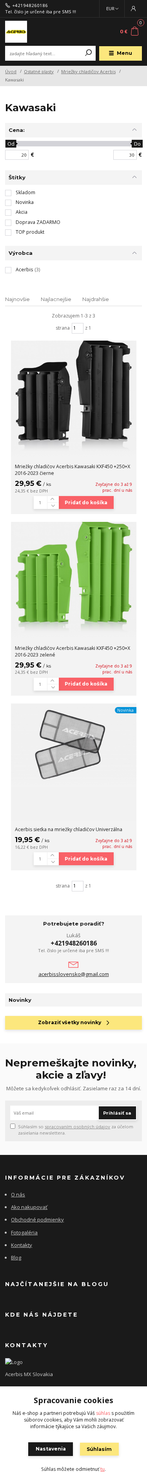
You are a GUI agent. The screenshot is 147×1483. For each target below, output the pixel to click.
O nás (18, 1194)
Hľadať (88, 53)
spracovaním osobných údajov (77, 1126)
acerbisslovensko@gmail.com (73, 974)
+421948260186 (30, 5)
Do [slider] (137, 143)
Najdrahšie (95, 299)
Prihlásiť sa (117, 1113)
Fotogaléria (24, 1232)
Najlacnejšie (56, 299)
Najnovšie (17, 299)
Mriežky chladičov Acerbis (88, 71)
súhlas (103, 1413)
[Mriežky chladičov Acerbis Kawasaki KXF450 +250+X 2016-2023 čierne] (73, 399)
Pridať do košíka (86, 502)
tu (102, 1469)
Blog (16, 1257)
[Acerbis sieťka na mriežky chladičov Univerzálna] (73, 745)
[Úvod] (30, 32)
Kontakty (21, 1244)
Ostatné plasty (39, 71)
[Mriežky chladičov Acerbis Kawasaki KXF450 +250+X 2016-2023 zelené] (73, 580)
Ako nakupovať (29, 1207)
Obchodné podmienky (37, 1219)
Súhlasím (99, 1449)
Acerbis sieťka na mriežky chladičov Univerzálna (68, 829)
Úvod (10, 71)
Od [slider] (11, 143)
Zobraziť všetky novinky (69, 1022)
